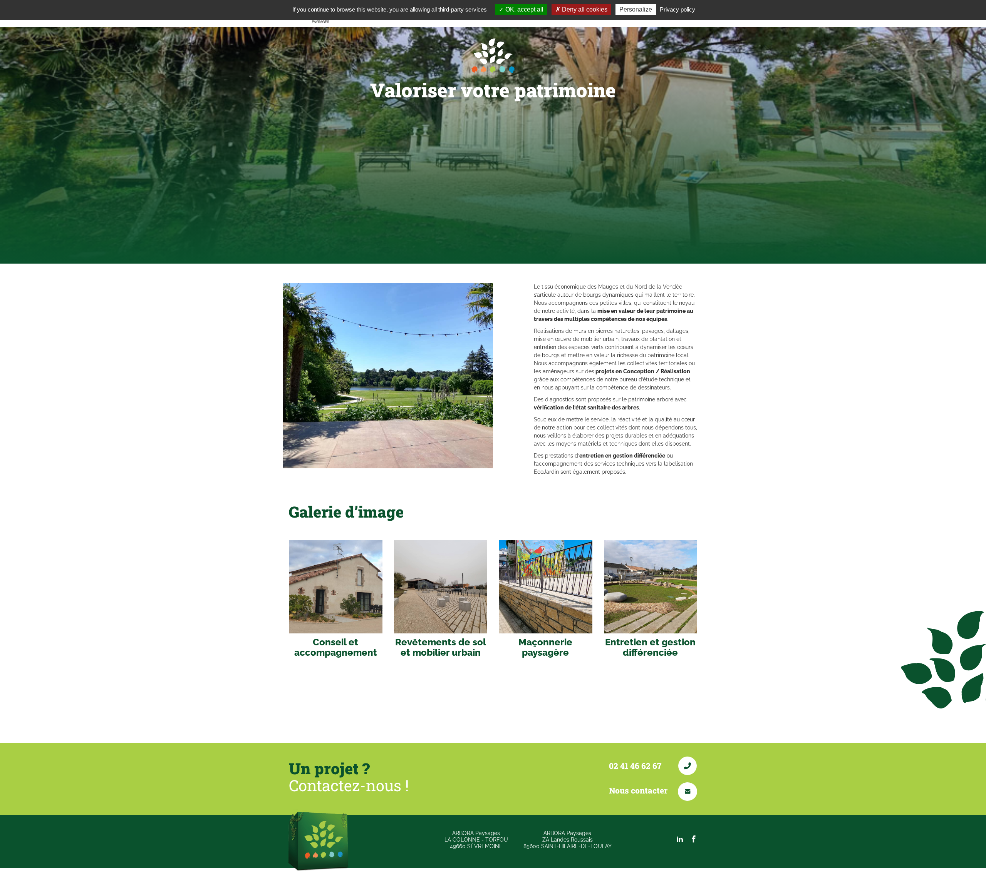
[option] (388, 375)
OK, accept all (523, 9)
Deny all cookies (583, 9)
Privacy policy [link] (677, 9)
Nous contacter (639, 790)
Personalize (635, 9)
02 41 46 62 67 (636, 765)
